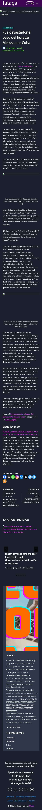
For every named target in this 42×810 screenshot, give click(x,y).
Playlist (32, 800)
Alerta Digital (10, 419)
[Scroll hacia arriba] (5, 806)
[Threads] (26, 477)
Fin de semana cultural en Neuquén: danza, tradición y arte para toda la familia (11, 497)
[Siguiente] (36, 549)
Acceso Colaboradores (16, 800)
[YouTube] (26, 789)
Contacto (10, 796)
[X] (9, 477)
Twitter (9, 745)
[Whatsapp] (13, 477)
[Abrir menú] (37, 3)
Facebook (10, 737)
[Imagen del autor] (4, 48)
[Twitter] (30, 477)
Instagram (10, 741)
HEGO (31, 806)
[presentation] (21, 537)
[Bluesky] (21, 477)
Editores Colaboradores (26, 796)
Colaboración (8, 28)
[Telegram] (34, 477)
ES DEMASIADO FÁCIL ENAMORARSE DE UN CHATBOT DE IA (31, 495)
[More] (5, 481)
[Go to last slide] (6, 549)
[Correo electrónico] (32, 789)
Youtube (9, 748)
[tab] (16, 575)
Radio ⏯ (30, 3)
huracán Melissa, (26, 66)
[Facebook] (5, 477)
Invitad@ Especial (15, 48)
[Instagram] (17, 477)
